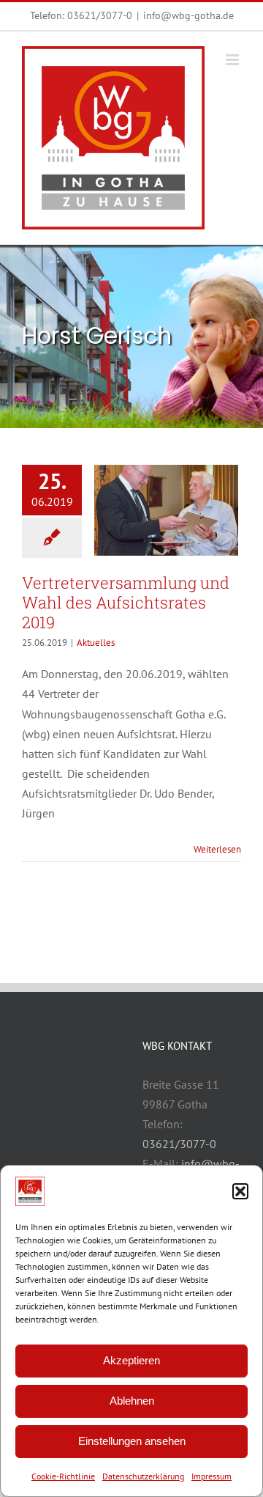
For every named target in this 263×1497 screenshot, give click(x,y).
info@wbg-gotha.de (188, 15)
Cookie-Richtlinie (63, 1476)
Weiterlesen (217, 849)
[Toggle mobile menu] (233, 59)
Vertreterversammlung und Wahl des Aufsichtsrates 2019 (125, 602)
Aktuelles (96, 642)
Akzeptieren (131, 1360)
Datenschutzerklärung (143, 1476)
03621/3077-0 (99, 15)
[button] (240, 1191)
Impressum (211, 1476)
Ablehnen (132, 1400)
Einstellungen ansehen (132, 1441)
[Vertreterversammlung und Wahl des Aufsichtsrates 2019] (166, 510)
